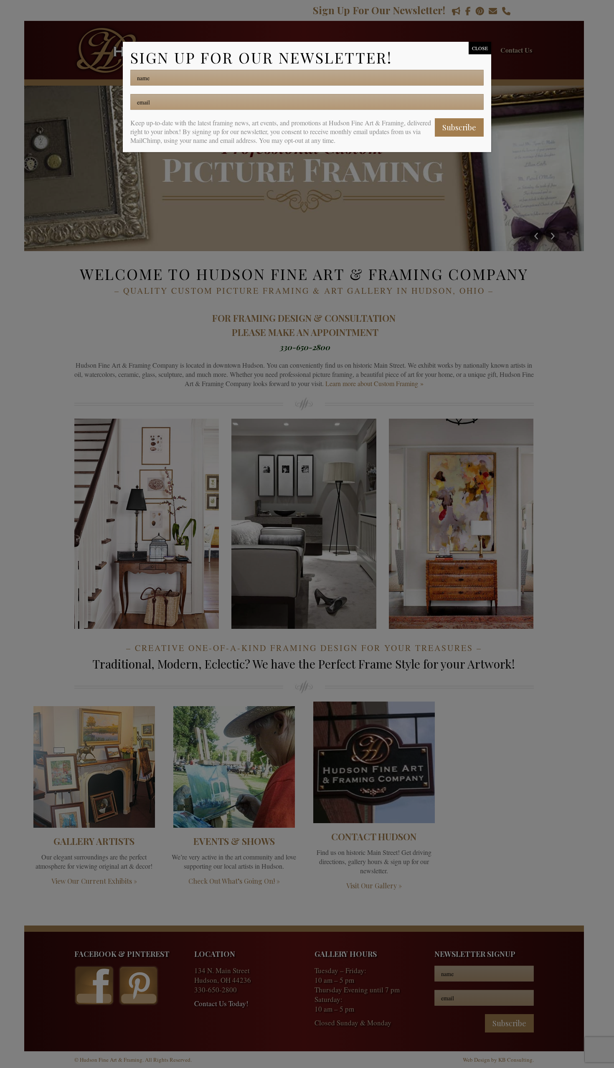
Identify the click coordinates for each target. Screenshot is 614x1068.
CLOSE (480, 48)
